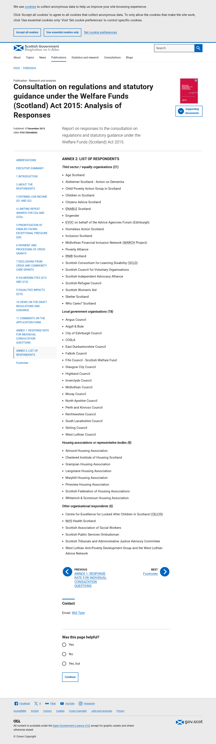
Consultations (112, 57)
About (17, 57)
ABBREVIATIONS (26, 160)
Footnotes (22, 362)
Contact (47, 711)
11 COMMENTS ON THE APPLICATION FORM (30, 320)
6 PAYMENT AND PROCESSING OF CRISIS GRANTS (30, 249)
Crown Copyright (78, 711)
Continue (70, 677)
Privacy (120, 711)
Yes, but (74, 663)
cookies (30, 7)
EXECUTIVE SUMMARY (30, 168)
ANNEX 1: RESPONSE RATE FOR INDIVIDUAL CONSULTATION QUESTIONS (32, 336)
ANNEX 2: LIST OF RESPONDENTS (27, 352)
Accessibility (20, 711)
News (42, 57)
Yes (71, 645)
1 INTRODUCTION (26, 176)
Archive (35, 711)
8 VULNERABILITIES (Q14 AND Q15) (31, 279)
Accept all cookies (27, 32)
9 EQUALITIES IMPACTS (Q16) (30, 292)
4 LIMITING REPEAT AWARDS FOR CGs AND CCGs (30, 213)
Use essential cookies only (62, 32)
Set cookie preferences (100, 32)
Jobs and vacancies (101, 711)
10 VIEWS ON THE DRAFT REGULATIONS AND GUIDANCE (31, 306)
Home (17, 67)
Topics (30, 57)
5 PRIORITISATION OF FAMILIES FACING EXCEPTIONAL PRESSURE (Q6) (31, 231)
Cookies (60, 711)
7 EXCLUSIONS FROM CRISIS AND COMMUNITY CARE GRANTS (31, 265)
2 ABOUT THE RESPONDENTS (25, 186)
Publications (58, 57)
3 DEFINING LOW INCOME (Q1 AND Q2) (31, 198)
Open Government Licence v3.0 (71, 725)
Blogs (129, 57)
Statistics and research (85, 57)
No (71, 654)
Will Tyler (78, 613)
